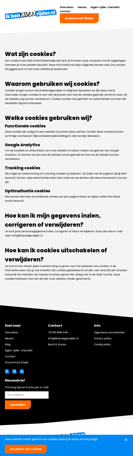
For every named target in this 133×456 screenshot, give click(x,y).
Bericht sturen (57, 344)
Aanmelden (18, 404)
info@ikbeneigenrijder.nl (63, 338)
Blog (7, 344)
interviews (67, 7)
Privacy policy (103, 338)
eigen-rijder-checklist (105, 7)
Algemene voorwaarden (109, 332)
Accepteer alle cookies (26, 449)
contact (65, 11)
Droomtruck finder (79, 18)
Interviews (11, 332)
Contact (10, 356)
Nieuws (9, 338)
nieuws (82, 7)
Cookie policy (102, 344)
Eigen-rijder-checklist (19, 350)
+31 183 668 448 (58, 332)
